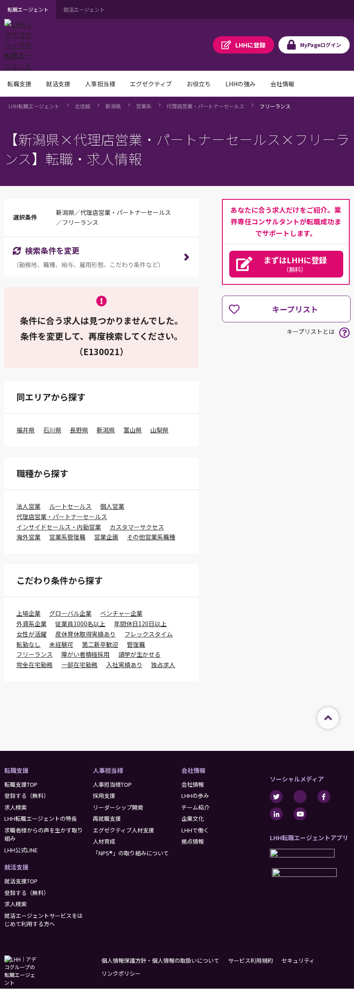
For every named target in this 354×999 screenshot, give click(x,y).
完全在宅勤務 (34, 664)
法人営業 (28, 506)
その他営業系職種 (151, 537)
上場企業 (28, 613)
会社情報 (193, 770)
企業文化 (192, 818)
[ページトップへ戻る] (328, 718)
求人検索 (15, 807)
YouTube (300, 813)
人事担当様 (108, 770)
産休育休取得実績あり (85, 634)
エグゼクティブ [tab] (151, 83)
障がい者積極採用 (85, 654)
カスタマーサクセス (137, 527)
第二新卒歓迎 (100, 644)
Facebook (323, 796)
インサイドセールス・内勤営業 (58, 527)
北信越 (82, 106)
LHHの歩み (195, 795)
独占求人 (163, 664)
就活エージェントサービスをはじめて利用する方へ (43, 919)
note (300, 796)
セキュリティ (298, 960)
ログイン (320, 44)
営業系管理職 (67, 537)
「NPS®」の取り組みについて (131, 853)
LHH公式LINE (21, 850)
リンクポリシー (121, 973)
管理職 (136, 644)
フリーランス (275, 106)
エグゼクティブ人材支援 (123, 830)
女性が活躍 (31, 634)
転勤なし (28, 644)
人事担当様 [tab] (100, 83)
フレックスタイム (148, 634)
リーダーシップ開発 (118, 807)
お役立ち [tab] (198, 83)
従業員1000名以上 (80, 623)
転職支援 (16, 770)
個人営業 (112, 506)
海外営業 (28, 537)
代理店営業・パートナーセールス (205, 106)
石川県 (52, 429)
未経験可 (61, 644)
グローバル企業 (70, 613)
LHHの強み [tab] (240, 83)
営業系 (144, 106)
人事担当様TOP (112, 784)
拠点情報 (192, 841)
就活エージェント (84, 9)
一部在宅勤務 (79, 664)
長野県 (79, 429)
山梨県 (159, 429)
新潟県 (113, 106)
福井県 (25, 429)
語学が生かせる (139, 654)
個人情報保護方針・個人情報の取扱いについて (160, 960)
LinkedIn (276, 813)
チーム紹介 (195, 807)
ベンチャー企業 (121, 613)
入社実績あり (124, 664)
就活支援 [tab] (58, 83)
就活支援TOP (21, 881)
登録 (250, 45)
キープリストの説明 (344, 332)
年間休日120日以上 (140, 623)
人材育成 (104, 841)
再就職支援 (107, 818)
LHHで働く (195, 830)
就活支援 (16, 867)
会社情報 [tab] (282, 83)
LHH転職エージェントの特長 (40, 818)
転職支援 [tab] (19, 83)
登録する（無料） (26, 795)
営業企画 (106, 537)
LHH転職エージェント (34, 106)
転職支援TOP (21, 784)
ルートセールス (70, 506)
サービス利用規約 (250, 960)
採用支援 (104, 795)
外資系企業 (31, 623)
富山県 (132, 429)
